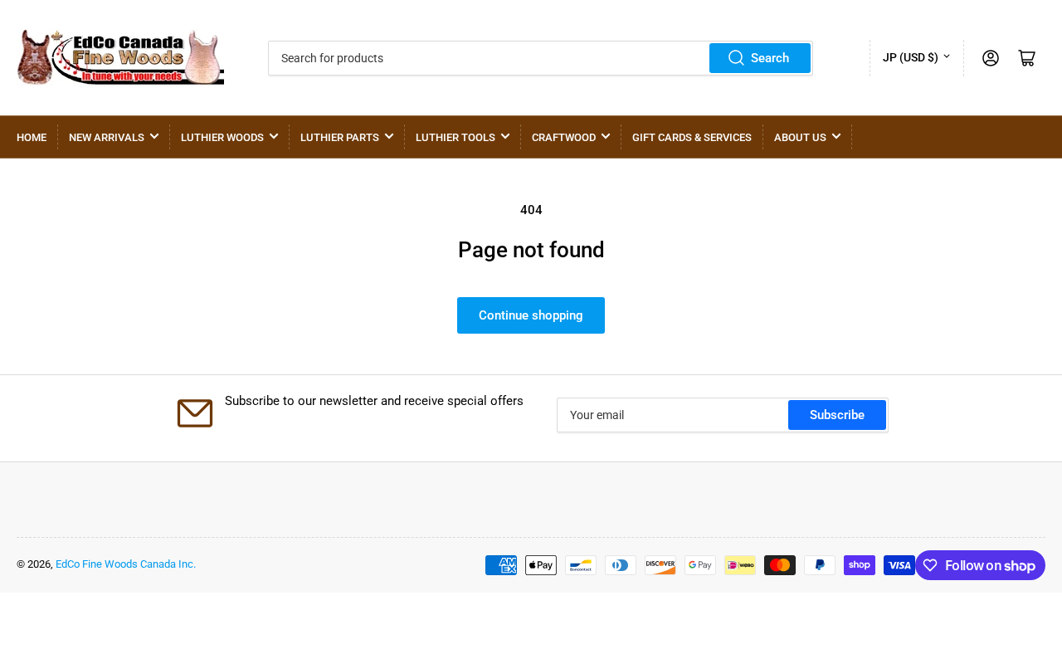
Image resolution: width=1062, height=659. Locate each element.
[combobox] (541, 58)
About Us (800, 137)
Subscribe (837, 415)
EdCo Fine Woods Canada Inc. (126, 564)
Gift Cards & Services (692, 137)
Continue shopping (531, 315)
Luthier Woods (222, 137)
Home (31, 137)
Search (770, 58)
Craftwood (564, 137)
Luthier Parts (339, 137)
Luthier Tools (455, 137)
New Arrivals (106, 137)
